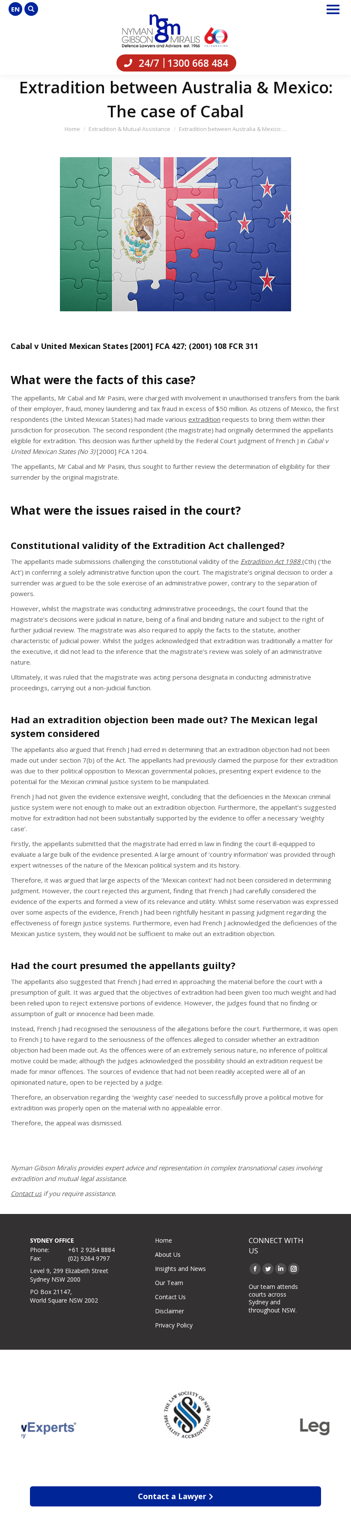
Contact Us (170, 1297)
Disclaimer (169, 1311)
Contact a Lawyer (172, 1496)
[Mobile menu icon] (333, 9)
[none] (15, 9)
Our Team (169, 1283)
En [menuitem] (15, 9)
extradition (204, 419)
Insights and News (180, 1268)
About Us (168, 1254)
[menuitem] (15, 9)
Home (163, 1240)
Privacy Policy (174, 1325)
